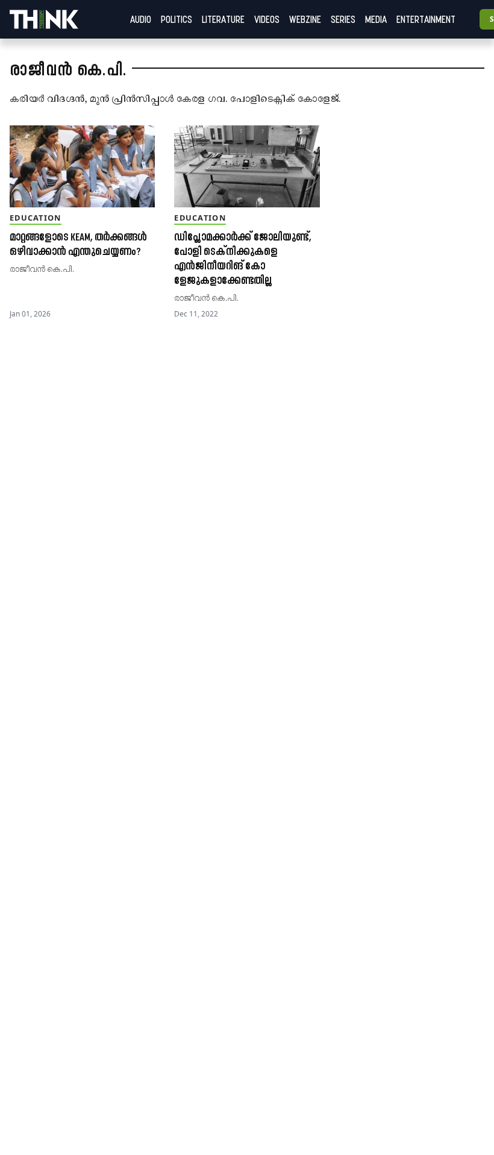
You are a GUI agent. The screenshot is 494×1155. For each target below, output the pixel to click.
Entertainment (425, 19)
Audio (140, 19)
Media (376, 19)
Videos (267, 19)
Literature (223, 19)
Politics (176, 19)
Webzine (305, 19)
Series (343, 19)
